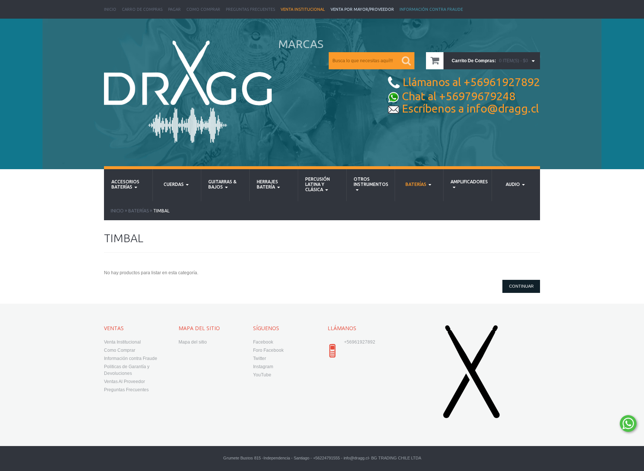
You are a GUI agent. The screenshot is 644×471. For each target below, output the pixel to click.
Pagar (174, 9)
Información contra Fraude (130, 358)
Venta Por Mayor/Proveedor (362, 9)
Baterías (138, 210)
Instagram (263, 366)
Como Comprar (203, 9)
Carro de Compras (142, 9)
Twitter (259, 358)
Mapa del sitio (193, 342)
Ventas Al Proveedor (124, 381)
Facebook (263, 342)
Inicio (110, 9)
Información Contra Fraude (431, 9)
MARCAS (300, 44)
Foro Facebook (268, 350)
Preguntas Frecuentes (250, 9)
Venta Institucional (303, 9)
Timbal (161, 210)
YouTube (262, 374)
